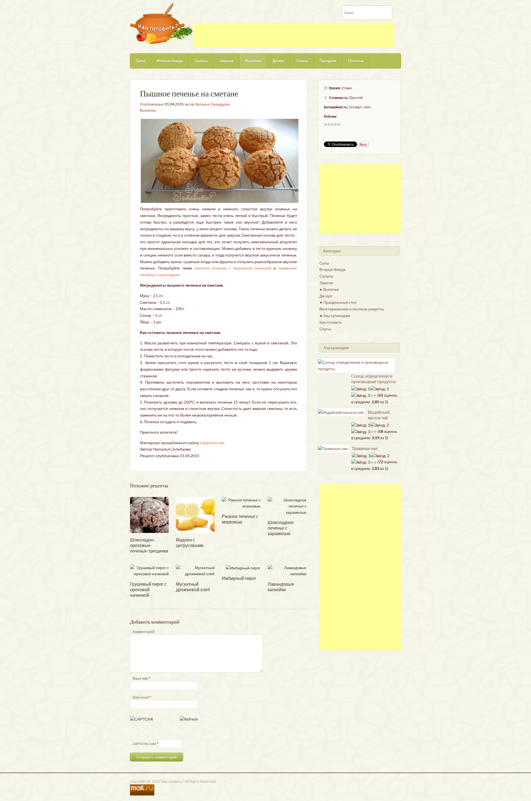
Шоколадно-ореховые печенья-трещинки (149, 545)
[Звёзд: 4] (335, 124)
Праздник (328, 61)
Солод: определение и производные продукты (373, 378)
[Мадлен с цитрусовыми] (195, 514)
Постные (356, 61)
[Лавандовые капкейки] (287, 570)
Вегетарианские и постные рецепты (351, 309)
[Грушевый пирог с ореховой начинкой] (149, 570)
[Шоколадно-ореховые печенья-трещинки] (149, 514)
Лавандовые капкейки (281, 586)
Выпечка (253, 61)
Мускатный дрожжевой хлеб (193, 586)
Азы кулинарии (336, 315)
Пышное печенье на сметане (189, 93)
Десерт (279, 61)
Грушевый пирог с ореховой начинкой (148, 589)
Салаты (201, 61)
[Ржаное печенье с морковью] (241, 502)
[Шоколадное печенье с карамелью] (287, 505)
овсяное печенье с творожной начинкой (232, 268)
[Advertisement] (293, 35)
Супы (140, 61)
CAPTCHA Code (144, 744)
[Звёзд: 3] (332, 124)
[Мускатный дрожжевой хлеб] (195, 570)
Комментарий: (144, 632)
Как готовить (330, 322)
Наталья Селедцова (212, 104)
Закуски (227, 61)
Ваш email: (141, 697)
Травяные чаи (365, 448)
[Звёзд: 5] (338, 124)
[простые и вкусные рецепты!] (161, 23)
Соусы (302, 61)
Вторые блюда (170, 61)
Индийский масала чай (379, 414)
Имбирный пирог (239, 578)
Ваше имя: (141, 678)
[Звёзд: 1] (325, 124)
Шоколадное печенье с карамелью (281, 528)
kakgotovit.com (212, 442)
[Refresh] (189, 719)
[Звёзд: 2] (328, 124)
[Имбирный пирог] (243, 567)
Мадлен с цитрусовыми (190, 542)
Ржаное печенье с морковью (240, 519)
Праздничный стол (340, 302)
